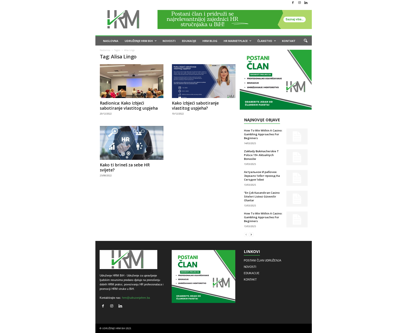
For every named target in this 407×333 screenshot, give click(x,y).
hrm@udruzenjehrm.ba (136, 297)
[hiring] (276, 80)
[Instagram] (299, 3)
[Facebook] (292, 3)
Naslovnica (105, 50)
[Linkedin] (306, 3)
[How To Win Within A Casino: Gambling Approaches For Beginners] (297, 136)
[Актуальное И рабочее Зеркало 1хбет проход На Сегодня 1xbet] (297, 178)
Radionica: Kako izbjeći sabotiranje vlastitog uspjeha (129, 105)
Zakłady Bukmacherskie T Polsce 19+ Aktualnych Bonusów (261, 155)
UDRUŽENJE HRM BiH (139, 41)
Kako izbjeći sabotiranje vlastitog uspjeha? (195, 105)
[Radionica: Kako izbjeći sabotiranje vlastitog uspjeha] (131, 81)
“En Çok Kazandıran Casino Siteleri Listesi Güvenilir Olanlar (262, 196)
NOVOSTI (169, 41)
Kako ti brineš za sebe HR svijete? (125, 167)
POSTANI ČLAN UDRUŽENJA (262, 260)
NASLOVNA (110, 41)
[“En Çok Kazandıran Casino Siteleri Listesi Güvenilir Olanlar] (297, 199)
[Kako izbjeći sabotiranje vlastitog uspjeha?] (204, 81)
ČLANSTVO (264, 41)
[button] (305, 41)
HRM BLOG (209, 41)
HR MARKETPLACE (236, 41)
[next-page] (251, 234)
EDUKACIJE (189, 41)
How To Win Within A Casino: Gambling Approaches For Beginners (263, 134)
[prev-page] (246, 234)
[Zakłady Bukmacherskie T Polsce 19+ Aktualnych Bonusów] (297, 157)
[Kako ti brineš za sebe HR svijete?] (131, 143)
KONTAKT (288, 41)
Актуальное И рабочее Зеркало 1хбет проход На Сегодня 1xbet (262, 175)
